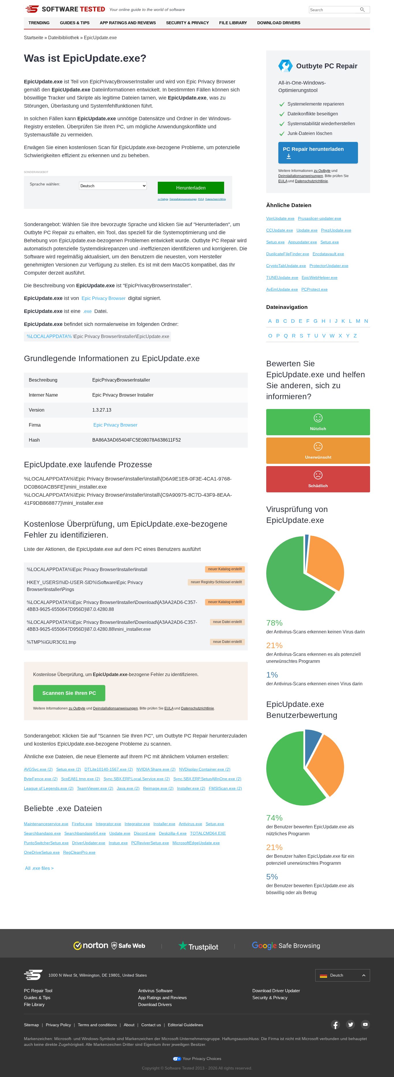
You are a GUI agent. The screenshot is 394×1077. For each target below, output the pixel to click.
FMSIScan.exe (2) (225, 788)
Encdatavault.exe (328, 254)
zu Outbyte (163, 199)
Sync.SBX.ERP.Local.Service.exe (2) (137, 778)
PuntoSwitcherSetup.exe (46, 842)
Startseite (33, 37)
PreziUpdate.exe (336, 230)
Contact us (151, 1024)
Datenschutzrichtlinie (215, 199)
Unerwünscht (318, 457)
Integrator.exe (108, 823)
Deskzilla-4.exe (173, 833)
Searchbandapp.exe (42, 833)
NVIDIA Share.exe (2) (156, 769)
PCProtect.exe (314, 289)
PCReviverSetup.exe (150, 842)
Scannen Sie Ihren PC (69, 693)
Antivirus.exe (190, 823)
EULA (201, 199)
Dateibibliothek (63, 37)
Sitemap (31, 1024)
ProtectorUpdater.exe (328, 265)
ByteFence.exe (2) (41, 778)
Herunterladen (191, 187)
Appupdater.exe (302, 242)
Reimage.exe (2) (158, 788)
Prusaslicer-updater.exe (319, 218)
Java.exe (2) (128, 788)
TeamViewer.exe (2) (95, 788)
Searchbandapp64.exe (85, 833)
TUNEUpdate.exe (282, 277)
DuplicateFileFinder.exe (287, 254)
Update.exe (119, 833)
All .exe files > (39, 868)
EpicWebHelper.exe (319, 277)
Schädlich (318, 485)
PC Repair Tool (38, 990)
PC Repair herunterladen (313, 149)
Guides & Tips (74, 22)
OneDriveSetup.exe (42, 852)
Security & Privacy (187, 22)
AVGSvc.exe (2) (38, 769)
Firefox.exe (82, 823)
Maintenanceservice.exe (46, 823)
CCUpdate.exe (279, 230)
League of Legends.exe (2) (49, 788)
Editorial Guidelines (185, 1024)
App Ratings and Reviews (128, 22)
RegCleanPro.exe (79, 852)
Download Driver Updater (276, 990)
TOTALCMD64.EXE (208, 833)
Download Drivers (278, 22)
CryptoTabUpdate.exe (286, 265)
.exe (87, 311)
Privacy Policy (58, 1024)
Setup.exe (215, 823)
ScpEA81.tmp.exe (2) (80, 778)
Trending (39, 22)
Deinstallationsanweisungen (183, 199)
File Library (233, 22)
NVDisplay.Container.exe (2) (204, 769)
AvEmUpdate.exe (282, 289)
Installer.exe (164, 823)
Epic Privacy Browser (103, 298)
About (129, 1024)
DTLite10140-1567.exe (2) (109, 769)
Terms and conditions (97, 1024)
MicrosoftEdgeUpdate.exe (196, 842)
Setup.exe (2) (68, 769)
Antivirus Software (155, 990)
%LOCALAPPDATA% (49, 336)
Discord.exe (144, 833)
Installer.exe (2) (191, 788)
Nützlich (318, 428)
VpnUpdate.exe (280, 218)
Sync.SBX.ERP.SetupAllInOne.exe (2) (207, 778)
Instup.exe (118, 842)
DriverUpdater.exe (88, 842)
